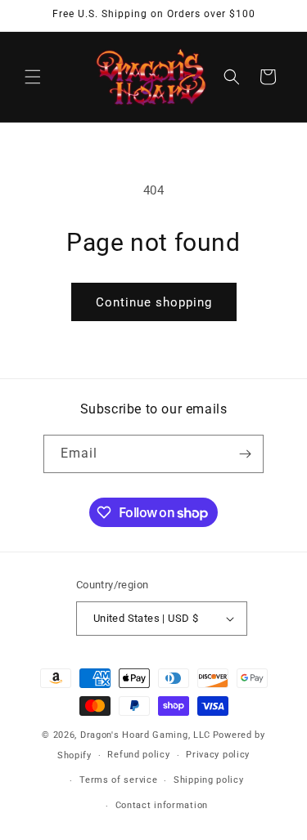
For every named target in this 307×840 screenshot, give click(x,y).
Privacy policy (218, 754)
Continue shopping (154, 302)
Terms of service (118, 780)
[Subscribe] (245, 454)
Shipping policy (209, 780)
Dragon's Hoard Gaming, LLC (145, 735)
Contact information (161, 805)
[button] (33, 77)
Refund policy (138, 754)
